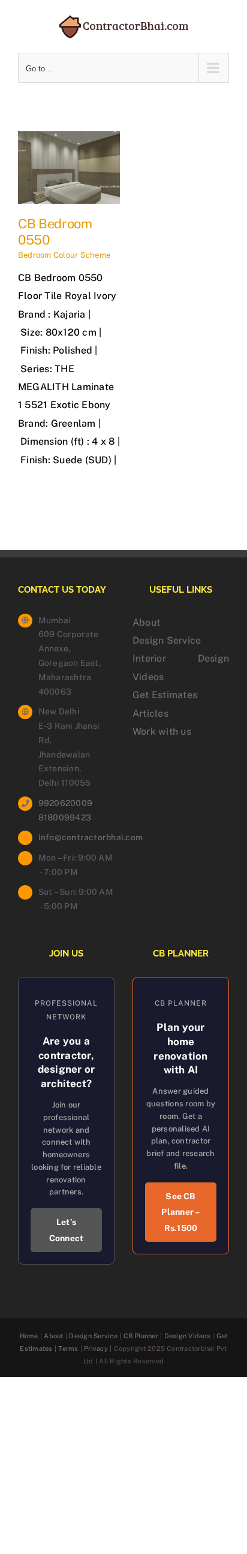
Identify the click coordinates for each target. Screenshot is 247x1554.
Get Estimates (164, 695)
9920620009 (65, 803)
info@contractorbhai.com (76, 837)
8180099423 (64, 817)
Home (29, 1335)
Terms (68, 1348)
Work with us (161, 731)
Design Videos (187, 1335)
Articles (150, 713)
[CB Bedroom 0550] (69, 140)
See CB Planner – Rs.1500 (180, 1212)
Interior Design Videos (180, 667)
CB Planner (140, 1335)
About (146, 622)
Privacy (96, 1348)
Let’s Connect (66, 1230)
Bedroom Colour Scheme (64, 255)
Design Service (166, 640)
